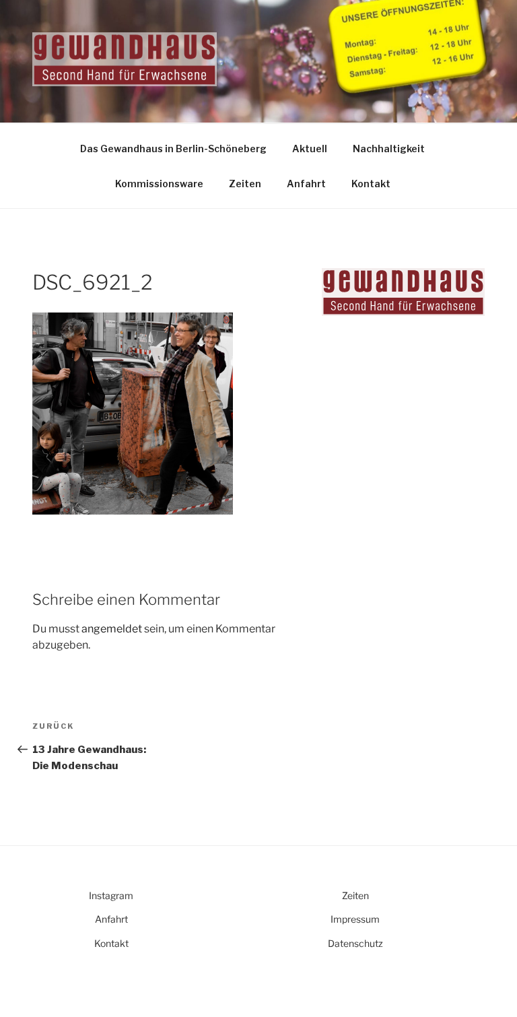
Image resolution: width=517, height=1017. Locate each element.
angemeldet (111, 628)
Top (485, 985)
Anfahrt (306, 183)
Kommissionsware (159, 183)
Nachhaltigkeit (389, 148)
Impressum (355, 919)
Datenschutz (355, 943)
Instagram (111, 895)
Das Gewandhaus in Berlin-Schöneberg (173, 148)
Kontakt (370, 183)
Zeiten (245, 183)
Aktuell (309, 148)
